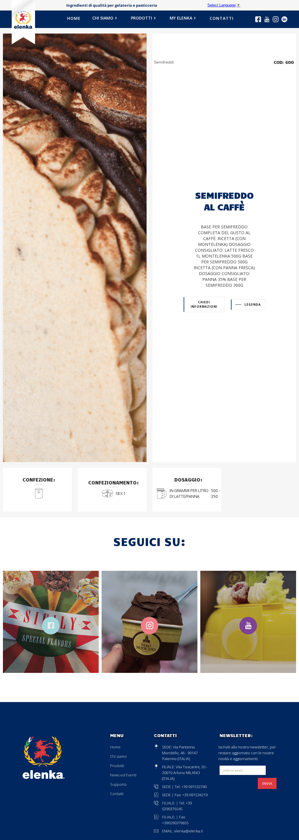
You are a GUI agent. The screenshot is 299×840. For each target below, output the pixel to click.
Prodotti (117, 765)
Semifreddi (164, 62)
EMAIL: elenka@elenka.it (182, 831)
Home (115, 747)
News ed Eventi (123, 775)
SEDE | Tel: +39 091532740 (184, 786)
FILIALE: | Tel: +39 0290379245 (177, 805)
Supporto (118, 784)
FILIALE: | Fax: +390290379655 (175, 819)
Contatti (117, 793)
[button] (105, 20)
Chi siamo (118, 756)
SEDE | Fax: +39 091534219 (185, 794)
